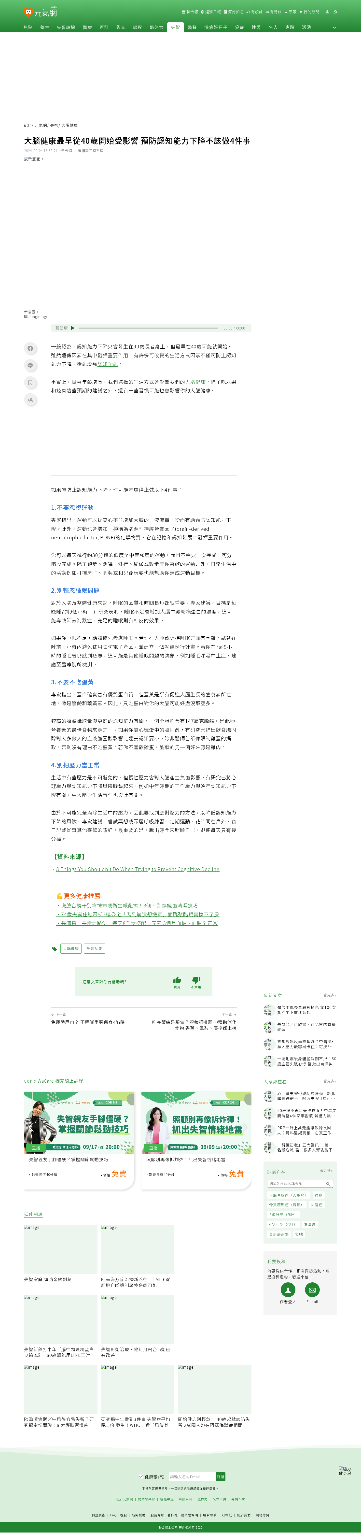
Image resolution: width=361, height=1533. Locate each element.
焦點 (28, 27)
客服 (123, 1515)
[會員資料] (327, 12)
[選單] (335, 12)
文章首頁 (219, 1499)
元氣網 (41, 125)
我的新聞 (311, 12)
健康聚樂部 (146, 1499)
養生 (44, 27)
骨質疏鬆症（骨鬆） (287, 1204)
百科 (104, 27)
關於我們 (244, 1515)
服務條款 (157, 1515)
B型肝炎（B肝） (283, 1214)
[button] (334, 27)
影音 (120, 27)
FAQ (113, 1515)
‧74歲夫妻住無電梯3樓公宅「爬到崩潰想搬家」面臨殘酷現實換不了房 (138, 914)
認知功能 (107, 364)
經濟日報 (212, 12)
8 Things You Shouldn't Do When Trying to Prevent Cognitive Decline (138, 869)
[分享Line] (30, 365)
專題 (289, 27)
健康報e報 (154, 1476)
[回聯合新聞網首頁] (28, 12)
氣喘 (299, 1234)
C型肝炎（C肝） (283, 1224)
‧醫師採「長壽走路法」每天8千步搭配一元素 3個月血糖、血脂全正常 (137, 923)
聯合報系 (210, 1515)
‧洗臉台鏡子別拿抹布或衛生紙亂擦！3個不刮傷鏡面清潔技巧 (127, 905)
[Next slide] (244, 1126)
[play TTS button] (72, 328)
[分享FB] (30, 348)
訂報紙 (227, 1515)
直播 (36, 1148)
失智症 (317, 1204)
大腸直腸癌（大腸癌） (288, 1195)
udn (28, 125)
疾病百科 (186, 1499)
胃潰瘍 (310, 1224)
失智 (175, 27)
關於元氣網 (124, 1499)
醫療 (87, 27)
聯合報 (191, 12)
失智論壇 (66, 27)
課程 (137, 27)
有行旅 (275, 12)
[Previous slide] (31, 1126)
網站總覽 (262, 1515)
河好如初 (235, 12)
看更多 (329, 995)
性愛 (256, 27)
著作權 (172, 1515)
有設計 (256, 12)
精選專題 (167, 1499)
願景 (292, 12)
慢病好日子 (216, 27)
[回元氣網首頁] (45, 11)
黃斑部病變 (279, 1234)
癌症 (239, 27)
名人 (273, 27)
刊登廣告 (98, 1515)
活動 (306, 27)
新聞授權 (139, 1515)
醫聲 (192, 27)
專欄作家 (238, 1499)
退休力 (157, 27)
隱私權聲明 (189, 1515)
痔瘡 (319, 1195)
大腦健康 (195, 381)
